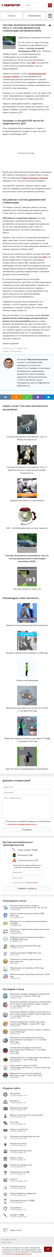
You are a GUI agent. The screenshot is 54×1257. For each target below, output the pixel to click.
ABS (34, 63)
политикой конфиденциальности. (18, 1254)
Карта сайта (6, 1242)
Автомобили (15, 351)
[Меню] (50, 15)
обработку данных (32, 882)
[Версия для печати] (49, 25)
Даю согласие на (26, 882)
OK (48, 1249)
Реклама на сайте (9, 1239)
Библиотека (35, 16)
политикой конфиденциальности (22, 824)
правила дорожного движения (34, 178)
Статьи (11, 16)
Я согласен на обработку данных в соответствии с (28, 822)
